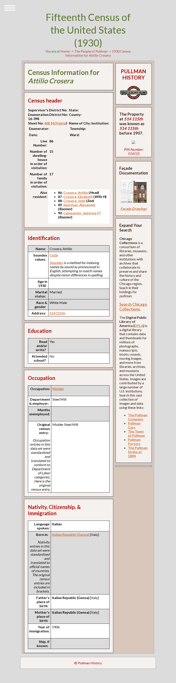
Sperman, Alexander (79, 205)
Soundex (56, 263)
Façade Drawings (133, 209)
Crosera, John (74, 201)
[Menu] (9, 7)
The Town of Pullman (136, 433)
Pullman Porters (134, 441)
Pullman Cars (134, 425)
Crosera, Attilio (75, 192)
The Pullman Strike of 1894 (137, 452)
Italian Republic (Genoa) (71, 534)
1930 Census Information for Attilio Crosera (98, 53)
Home (65, 51)
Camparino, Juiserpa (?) (82, 213)
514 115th (57, 313)
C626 (54, 255)
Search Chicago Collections (133, 306)
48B (47, 123)
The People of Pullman (90, 51)
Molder (58, 389)
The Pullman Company (137, 417)
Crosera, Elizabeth (78, 196)
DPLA (138, 326)
